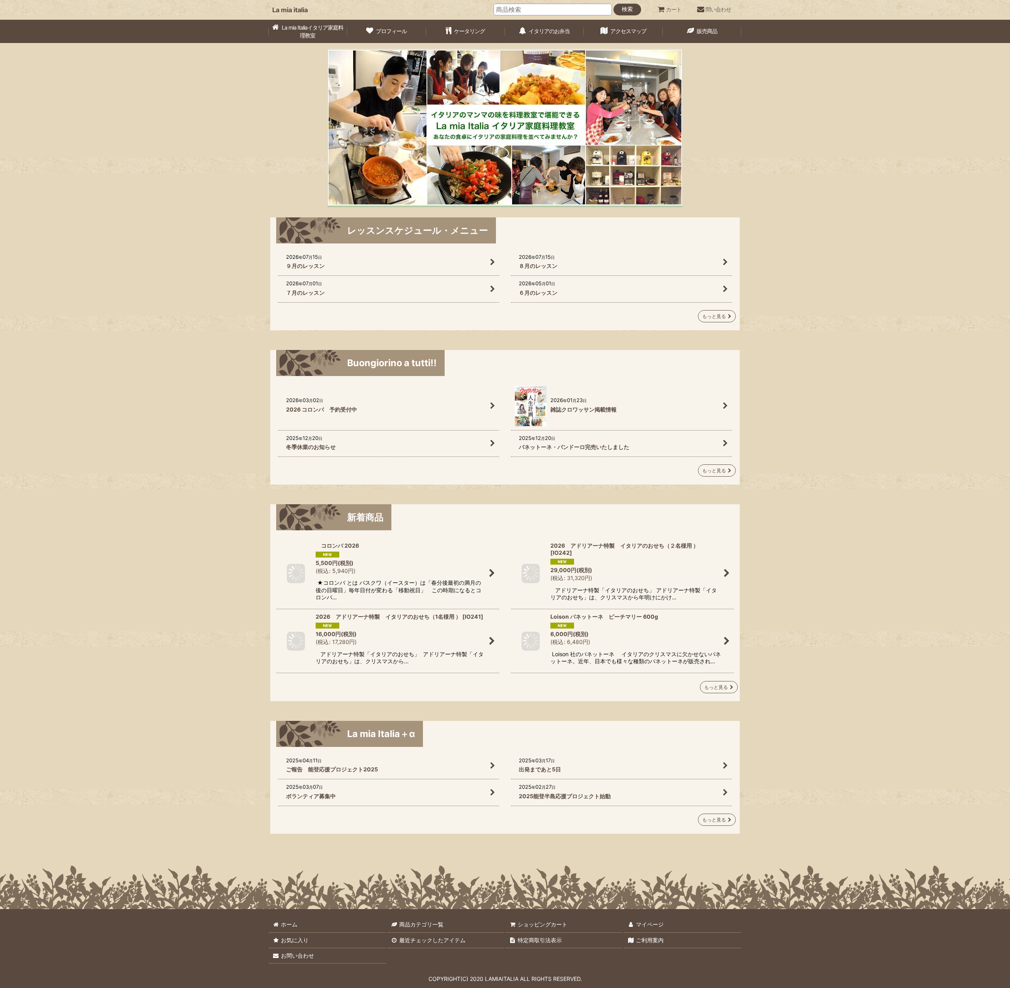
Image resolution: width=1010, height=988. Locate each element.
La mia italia (290, 10)
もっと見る (714, 316)
